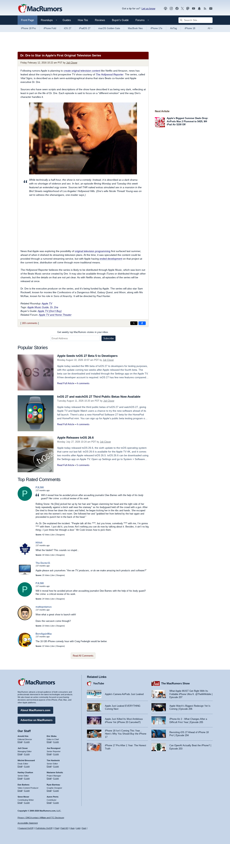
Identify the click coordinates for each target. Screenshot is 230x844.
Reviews (100, 20)
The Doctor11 (43, 563)
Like (53, 535)
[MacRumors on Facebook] (177, 8)
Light (78, 828)
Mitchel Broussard (26, 760)
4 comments (83, 383)
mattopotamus (44, 606)
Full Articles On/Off (44, 828)
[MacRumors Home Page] (40, 8)
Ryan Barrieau (53, 785)
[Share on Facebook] (142, 323)
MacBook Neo (135, 28)
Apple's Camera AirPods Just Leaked (124, 694)
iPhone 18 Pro (28, 28)
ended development (111, 258)
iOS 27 (67, 28)
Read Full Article (65, 383)
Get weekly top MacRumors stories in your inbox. (83, 332)
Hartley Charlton (25, 772)
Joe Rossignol (53, 748)
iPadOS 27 (84, 28)
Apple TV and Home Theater (55, 314)
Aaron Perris (52, 797)
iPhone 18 (190, 28)
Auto (73, 828)
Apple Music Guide (38, 307)
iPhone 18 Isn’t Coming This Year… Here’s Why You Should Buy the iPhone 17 (125, 733)
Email (20, 742)
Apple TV (47, 303)
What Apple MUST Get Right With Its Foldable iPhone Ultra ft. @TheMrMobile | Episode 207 (190, 694)
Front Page (27, 20)
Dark (84, 828)
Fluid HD (64, 828)
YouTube (98, 683)
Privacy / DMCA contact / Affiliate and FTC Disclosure (41, 817)
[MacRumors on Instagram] (171, 8)
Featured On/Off (26, 828)
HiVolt (39, 542)
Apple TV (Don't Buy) (50, 311)
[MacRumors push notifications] (199, 8)
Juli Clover (71, 62)
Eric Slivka (51, 736)
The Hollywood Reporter (109, 74)
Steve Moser (23, 797)
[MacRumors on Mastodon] (188, 8)
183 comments (29, 323)
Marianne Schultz (55, 772)
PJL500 (40, 487)
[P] (25, 500)
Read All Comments (83, 655)
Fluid (57, 828)
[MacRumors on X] (182, 8)
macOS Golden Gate (109, 28)
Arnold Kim (23, 736)
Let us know (148, 8)
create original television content (82, 70)
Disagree (60, 535)
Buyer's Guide (120, 20)
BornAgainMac (44, 633)
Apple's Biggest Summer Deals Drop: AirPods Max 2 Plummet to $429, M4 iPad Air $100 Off (187, 121)
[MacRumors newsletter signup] (211, 8)
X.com (27, 742)
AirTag (173, 28)
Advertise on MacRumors (36, 720)
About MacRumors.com (35, 710)
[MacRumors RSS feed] (205, 8)
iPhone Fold (50, 28)
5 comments (83, 465)
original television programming (92, 251)
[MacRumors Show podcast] (165, 8)
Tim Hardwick (53, 760)
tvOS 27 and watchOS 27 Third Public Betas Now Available (98, 396)
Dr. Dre (54, 307)
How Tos (83, 20)
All (210, 28)
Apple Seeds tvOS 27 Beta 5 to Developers (87, 356)
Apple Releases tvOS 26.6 (75, 437)
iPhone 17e (156, 28)
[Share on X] (133, 323)
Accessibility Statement (28, 823)
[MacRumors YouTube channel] (193, 8)
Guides (67, 20)
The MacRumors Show (175, 683)
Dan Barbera (23, 785)
